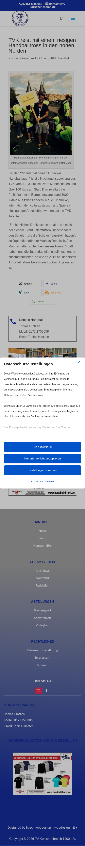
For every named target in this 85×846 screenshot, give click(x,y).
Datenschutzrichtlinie (42, 481)
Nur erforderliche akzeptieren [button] (42, 458)
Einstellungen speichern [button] (43, 470)
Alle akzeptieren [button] (43, 446)
